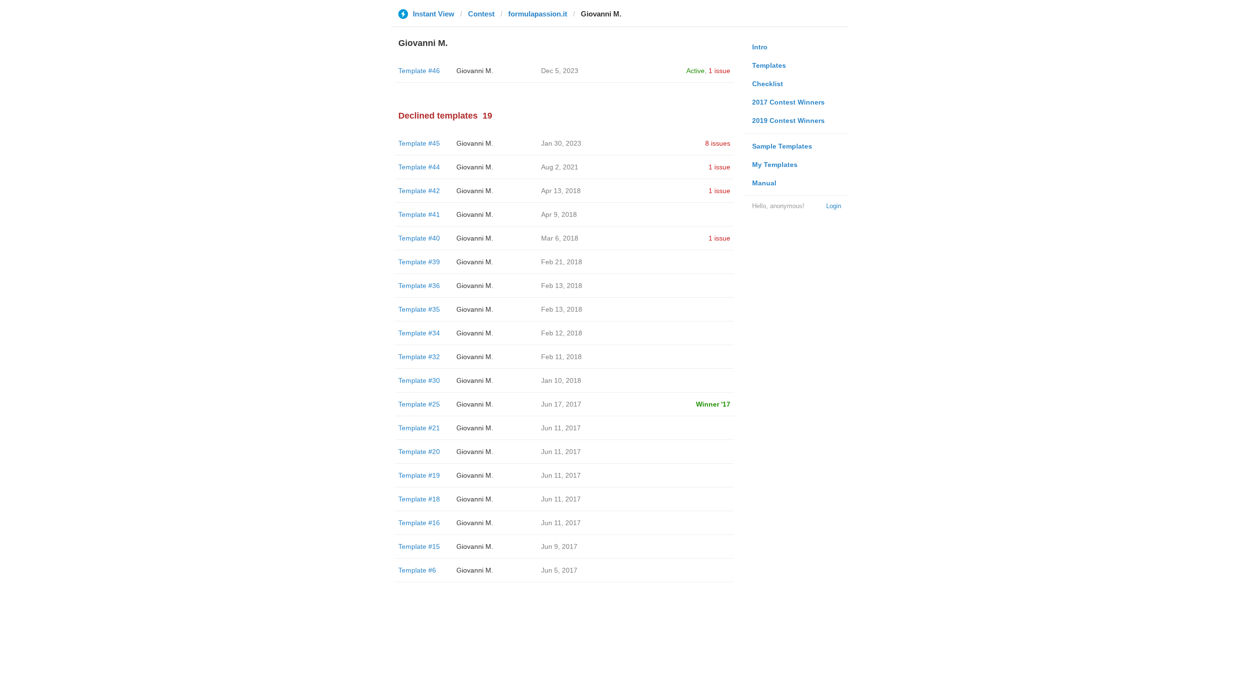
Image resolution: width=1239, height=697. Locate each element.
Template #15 (419, 546)
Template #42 (419, 191)
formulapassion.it (537, 14)
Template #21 (419, 428)
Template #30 (419, 380)
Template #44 (419, 167)
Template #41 (419, 214)
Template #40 (419, 238)
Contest (481, 14)
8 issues (717, 143)
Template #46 (419, 71)
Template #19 (419, 475)
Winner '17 (713, 404)
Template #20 (419, 451)
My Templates (775, 164)
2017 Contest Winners (788, 102)
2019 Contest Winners (788, 120)
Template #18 (419, 499)
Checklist (767, 84)
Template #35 (419, 309)
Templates (769, 65)
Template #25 (419, 404)
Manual (764, 183)
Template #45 (419, 143)
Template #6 (417, 570)
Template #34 (419, 333)
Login (833, 206)
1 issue (719, 71)
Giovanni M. (474, 71)
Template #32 (419, 357)
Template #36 (419, 285)
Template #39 (419, 262)
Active (695, 71)
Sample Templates (782, 146)
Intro (760, 47)
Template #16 (419, 523)
